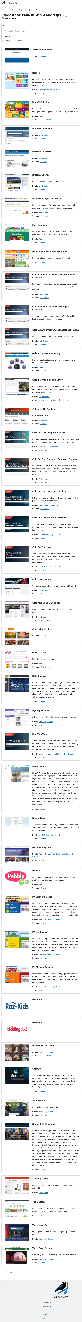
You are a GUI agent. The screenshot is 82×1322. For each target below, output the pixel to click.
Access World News (42, 50)
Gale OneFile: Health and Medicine (49, 491)
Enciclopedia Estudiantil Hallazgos (49, 251)
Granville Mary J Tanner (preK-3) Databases (27, 10)
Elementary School (52, 90)
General (43, 56)
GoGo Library (39, 652)
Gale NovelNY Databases (44, 409)
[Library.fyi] (4, 3)
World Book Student (42, 1248)
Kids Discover (39, 676)
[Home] (61, 1290)
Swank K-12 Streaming (43, 1124)
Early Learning (39, 225)
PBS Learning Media (42, 847)
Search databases (10, 26)
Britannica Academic (42, 128)
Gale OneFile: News (42, 547)
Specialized (44, 216)
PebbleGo (37, 870)
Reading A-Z (38, 1022)
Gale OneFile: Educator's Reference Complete (55, 459)
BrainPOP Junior (40, 102)
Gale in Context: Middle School (47, 380)
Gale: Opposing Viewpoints (46, 603)
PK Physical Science (42, 967)
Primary (41, 90)
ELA (42, 93)
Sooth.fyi (36, 1069)
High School (43, 212)
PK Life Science (40, 932)
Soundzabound (39, 1100)
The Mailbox (38, 1202)
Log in (10, 1272)
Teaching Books (40, 1178)
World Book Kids (40, 1225)
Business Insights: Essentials (47, 198)
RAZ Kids (37, 999)
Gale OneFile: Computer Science (48, 433)
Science (66, 400)
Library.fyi (12, 3)
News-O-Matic (39, 766)
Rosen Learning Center (43, 1045)
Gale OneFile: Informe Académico (49, 518)
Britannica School (41, 175)
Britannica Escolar (41, 152)
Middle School (44, 135)
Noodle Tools (38, 818)
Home (3, 10)
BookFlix (36, 73)
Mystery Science (40, 710)
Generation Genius (41, 629)
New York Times (40, 734)
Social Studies (45, 120)
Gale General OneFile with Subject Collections (55, 330)
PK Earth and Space (42, 897)
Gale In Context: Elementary (46, 353)
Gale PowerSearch (41, 579)
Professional (53, 447)
